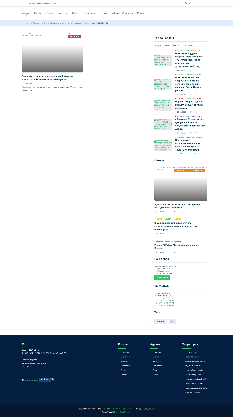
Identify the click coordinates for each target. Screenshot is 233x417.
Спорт (123, 370)
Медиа (140, 13)
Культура (125, 361)
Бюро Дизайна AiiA (122, 412)
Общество (125, 366)
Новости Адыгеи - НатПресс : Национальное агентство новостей (53, 23)
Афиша (116, 13)
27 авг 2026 (181, 112)
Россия (37, 13)
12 (167, 301)
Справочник (128, 13)
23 (158, 305)
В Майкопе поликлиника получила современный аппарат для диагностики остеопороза (176, 226)
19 (167, 303)
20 (170, 303)
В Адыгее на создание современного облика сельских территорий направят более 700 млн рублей (188, 84)
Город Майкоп (191, 352)
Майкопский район (193, 392)
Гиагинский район (193, 374)
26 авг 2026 (181, 94)
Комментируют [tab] (172, 45)
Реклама (31, 3)
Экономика (125, 357)
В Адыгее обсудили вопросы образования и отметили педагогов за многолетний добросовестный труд (188, 59)
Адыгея (63, 13)
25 (164, 305)
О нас (54, 3)
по (172, 321)
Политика (125, 352)
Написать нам (43, 3)
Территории (89, 13)
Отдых (104, 13)
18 (164, 303)
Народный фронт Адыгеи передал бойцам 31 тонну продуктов (189, 104)
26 (167, 305)
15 (156, 303)
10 (161, 301)
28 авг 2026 (160, 252)
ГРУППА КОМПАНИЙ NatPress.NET (118, 409)
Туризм (124, 374)
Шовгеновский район (194, 383)
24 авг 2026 (181, 70)
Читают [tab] (158, 45)
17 (161, 303)
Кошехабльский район (195, 370)
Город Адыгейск (192, 357)
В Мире (50, 13)
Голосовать (162, 277)
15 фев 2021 (28, 83)
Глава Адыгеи (28, 87)
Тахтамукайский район (195, 361)
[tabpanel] (180, 102)
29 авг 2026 (160, 211)
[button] (210, 14)
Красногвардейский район (196, 379)
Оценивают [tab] (189, 45)
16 (158, 303)
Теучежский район (193, 366)
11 (164, 301)
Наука (75, 13)
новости (160, 321)
